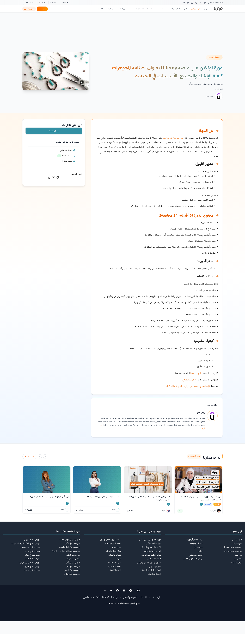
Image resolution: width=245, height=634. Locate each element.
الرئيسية (156, 597)
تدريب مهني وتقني (195, 554)
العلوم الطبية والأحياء (113, 543)
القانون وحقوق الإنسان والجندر (149, 562)
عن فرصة (53, 2)
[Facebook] (204, 2)
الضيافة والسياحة (114, 554)
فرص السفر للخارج (181, 9)
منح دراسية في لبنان (33, 551)
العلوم (119, 558)
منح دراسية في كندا (73, 554)
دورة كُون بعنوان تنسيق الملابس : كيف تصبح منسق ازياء (48, 496)
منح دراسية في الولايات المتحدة (69, 539)
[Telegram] (188, 2)
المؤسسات (100, 9)
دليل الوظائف (122, 9)
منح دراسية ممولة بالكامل (232, 551)
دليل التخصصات (135, 9)
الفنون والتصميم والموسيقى (150, 547)
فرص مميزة (237, 531)
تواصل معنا (42, 2)
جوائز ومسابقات (236, 562)
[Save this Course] (201, 504)
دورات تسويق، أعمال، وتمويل (110, 539)
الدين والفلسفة (115, 570)
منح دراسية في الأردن (72, 543)
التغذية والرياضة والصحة (151, 570)
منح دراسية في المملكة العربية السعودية (26, 543)
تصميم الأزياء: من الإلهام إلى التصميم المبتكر (103, 496)
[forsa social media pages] (138, 590)
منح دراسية (237, 558)
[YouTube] (183, 2)
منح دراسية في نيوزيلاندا (31, 570)
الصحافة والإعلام (154, 574)
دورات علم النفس (154, 558)
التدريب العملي (189, 379)
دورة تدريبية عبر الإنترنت (173, 137)
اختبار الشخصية (160, 9)
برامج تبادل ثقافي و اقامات (192, 558)
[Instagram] (196, 2)
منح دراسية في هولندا (72, 574)
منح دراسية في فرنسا (32, 558)
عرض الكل (31, 456)
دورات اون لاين (195, 9)
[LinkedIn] (192, 2)
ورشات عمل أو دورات (194, 539)
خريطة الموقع (88, 597)
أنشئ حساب (42, 9)
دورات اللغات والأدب (153, 543)
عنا (150, 597)
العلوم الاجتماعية (114, 566)
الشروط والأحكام (130, 597)
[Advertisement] (122, 628)
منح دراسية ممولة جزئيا (233, 547)
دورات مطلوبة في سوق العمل (150, 539)
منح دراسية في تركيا (73, 566)
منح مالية (238, 554)
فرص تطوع (198, 547)
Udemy (209, 96)
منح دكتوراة (238, 543)
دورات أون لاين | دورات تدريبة (149, 531)
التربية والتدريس (155, 566)
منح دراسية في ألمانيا (73, 562)
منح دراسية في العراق (32, 566)
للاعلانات (143, 597)
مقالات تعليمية (149, 9)
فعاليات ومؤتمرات (195, 543)
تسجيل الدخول (29, 9)
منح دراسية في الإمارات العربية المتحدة (66, 551)
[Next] (40, 456)
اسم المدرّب (219, 89)
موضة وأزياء (116, 547)
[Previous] (45, 456)
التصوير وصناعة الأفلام (152, 551)
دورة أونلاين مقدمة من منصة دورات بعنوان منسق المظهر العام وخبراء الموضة (149, 498)
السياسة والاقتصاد (114, 562)
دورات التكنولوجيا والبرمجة (151, 554)
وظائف (172, 9)
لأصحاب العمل (29, 2)
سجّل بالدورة (54, 130)
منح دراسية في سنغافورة (31, 547)
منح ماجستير (237, 539)
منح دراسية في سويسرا (32, 539)
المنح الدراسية (195, 373)
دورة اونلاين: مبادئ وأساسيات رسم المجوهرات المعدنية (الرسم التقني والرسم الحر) (201, 498)
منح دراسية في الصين (72, 570)
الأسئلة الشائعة (102, 597)
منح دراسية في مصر (73, 558)
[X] (200, 2)
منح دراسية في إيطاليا (32, 554)
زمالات (200, 551)
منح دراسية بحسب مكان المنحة (68, 531)
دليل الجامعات (109, 9)
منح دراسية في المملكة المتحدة (69, 547)
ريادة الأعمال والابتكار (113, 551)
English (63, 2)
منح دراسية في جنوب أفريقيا (30, 562)
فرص (205, 9)
